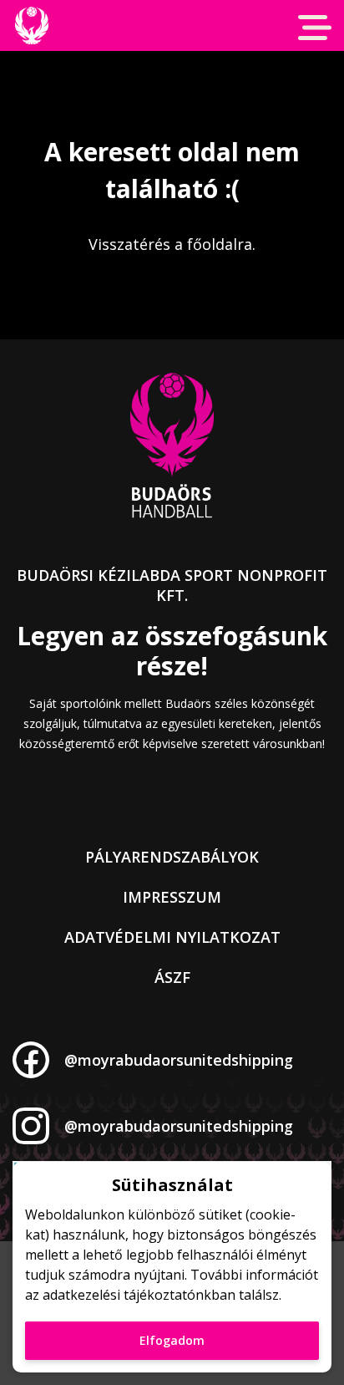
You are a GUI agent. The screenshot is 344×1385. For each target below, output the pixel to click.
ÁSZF (172, 977)
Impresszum (172, 897)
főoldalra (219, 244)
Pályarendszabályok (172, 857)
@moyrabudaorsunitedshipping (178, 1060)
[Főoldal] (31, 25)
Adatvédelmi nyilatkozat (172, 937)
